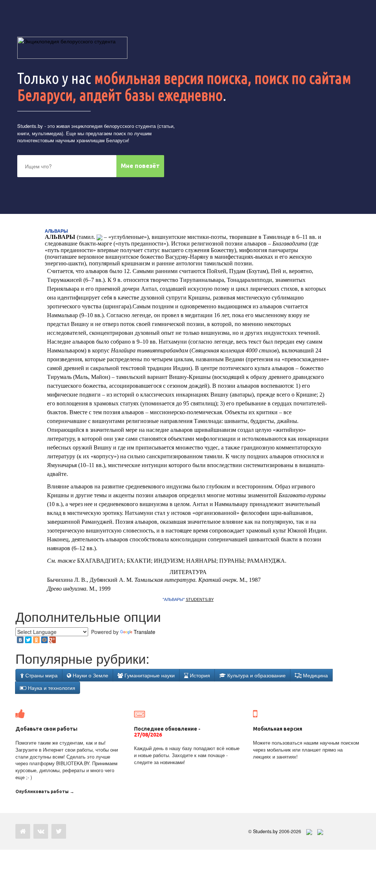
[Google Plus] (52, 640)
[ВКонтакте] (20, 640)
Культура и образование (256, 675)
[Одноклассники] (36, 640)
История (199, 675)
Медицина (314, 675)
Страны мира (41, 675)
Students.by (30, 125)
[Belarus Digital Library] (307, 831)
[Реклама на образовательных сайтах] (320, 831)
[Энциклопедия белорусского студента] (72, 48)
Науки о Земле (89, 675)
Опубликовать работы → (44, 791)
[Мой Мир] (44, 640)
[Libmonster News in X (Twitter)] (58, 831)
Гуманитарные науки (149, 675)
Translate (144, 631)
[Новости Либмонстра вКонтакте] (40, 831)
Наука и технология (50, 687)
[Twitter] (28, 640)
